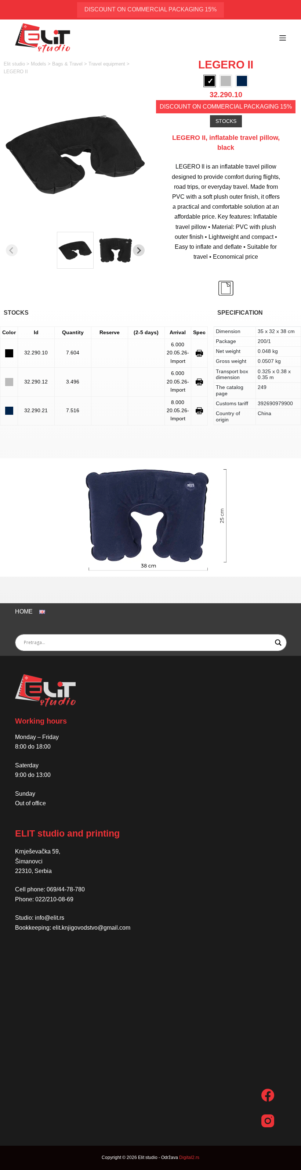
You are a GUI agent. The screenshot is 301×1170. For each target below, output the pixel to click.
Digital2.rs (189, 1157)
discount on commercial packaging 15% (150, 9)
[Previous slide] (12, 250)
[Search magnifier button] (278, 642)
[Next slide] (139, 250)
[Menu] (282, 38)
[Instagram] (267, 1120)
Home (24, 611)
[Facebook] (267, 1095)
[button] (75, 250)
